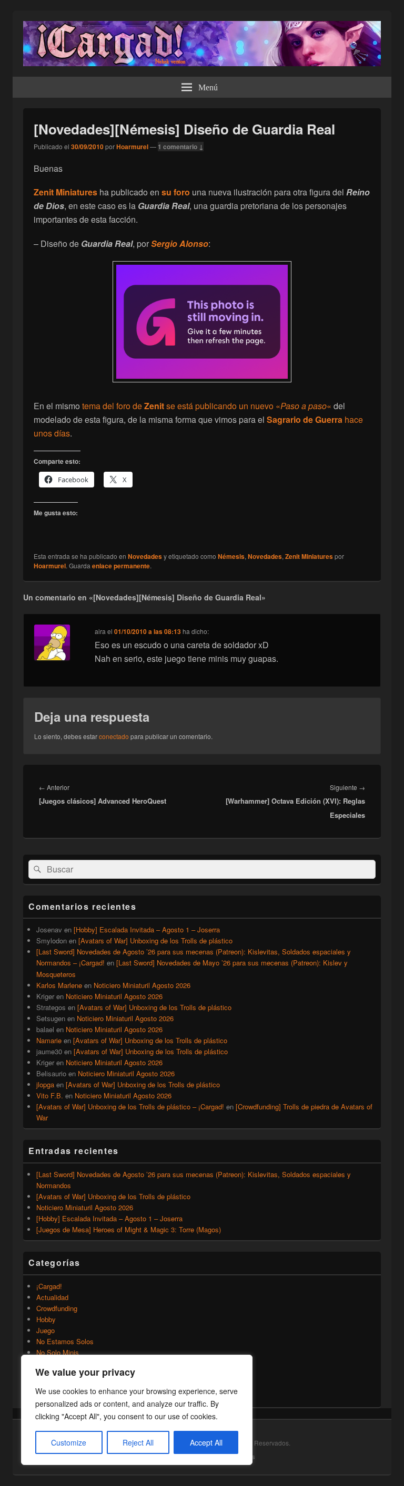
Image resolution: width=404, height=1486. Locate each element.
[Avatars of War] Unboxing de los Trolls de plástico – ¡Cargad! (130, 1106)
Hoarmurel (132, 146)
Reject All (138, 1442)
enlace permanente (121, 565)
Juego (45, 1330)
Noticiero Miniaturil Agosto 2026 (142, 985)
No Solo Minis (57, 1352)
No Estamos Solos (65, 1341)
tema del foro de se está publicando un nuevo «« (206, 406)
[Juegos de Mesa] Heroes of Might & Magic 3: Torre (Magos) (128, 1229)
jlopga (45, 1084)
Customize (68, 1442)
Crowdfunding (56, 1308)
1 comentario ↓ (181, 146)
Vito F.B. (49, 1095)
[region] (136, 1410)
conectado (114, 736)
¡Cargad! (49, 1286)
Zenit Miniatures (309, 556)
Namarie (49, 1040)
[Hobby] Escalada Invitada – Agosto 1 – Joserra (147, 929)
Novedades (145, 556)
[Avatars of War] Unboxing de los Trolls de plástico (155, 940)
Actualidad (52, 1297)
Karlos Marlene (59, 985)
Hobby (46, 1319)
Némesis (231, 556)
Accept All (206, 1442)
